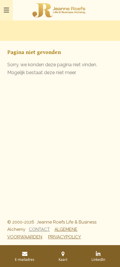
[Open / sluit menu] (6, 10)
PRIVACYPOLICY (64, 237)
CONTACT (39, 229)
